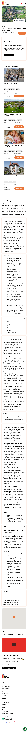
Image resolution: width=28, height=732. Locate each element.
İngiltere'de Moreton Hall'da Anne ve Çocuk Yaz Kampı (13, 146)
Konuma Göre (5, 693)
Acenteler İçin (5, 704)
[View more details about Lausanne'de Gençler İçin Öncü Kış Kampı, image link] (14, 168)
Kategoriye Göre (5, 695)
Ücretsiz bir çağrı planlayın (9, 668)
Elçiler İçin (4, 700)
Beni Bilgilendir (22, 33)
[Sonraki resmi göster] (23, 75)
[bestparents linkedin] (9, 722)
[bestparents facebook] (6, 722)
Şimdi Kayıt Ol (19, 95)
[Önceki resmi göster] (5, 75)
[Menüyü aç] (25, 4)
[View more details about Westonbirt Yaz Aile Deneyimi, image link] (14, 75)
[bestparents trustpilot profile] (14, 718)
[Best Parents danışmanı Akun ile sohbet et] (25, 729)
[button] (14, 617)
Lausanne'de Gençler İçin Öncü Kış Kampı (14, 176)
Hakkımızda (4, 682)
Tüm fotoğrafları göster (20, 20)
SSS (2, 709)
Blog (3, 684)
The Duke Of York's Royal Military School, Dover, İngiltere (12, 26)
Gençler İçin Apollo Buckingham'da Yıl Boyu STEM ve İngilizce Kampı (13, 115)
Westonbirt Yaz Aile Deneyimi (11, 83)
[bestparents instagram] (3, 722)
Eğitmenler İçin (5, 702)
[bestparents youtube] (13, 722)
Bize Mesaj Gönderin (6, 711)
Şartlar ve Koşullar (6, 686)
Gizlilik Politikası (5, 688)
